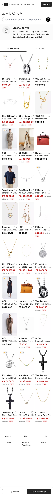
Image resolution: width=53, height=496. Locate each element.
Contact (8, 436)
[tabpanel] (26, 239)
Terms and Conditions (26, 443)
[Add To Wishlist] (16, 79)
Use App (46, 4)
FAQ (9, 442)
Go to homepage (39, 491)
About (26, 436)
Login (44, 436)
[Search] (48, 19)
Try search (14, 491)
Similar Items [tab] (13, 48)
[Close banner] (2, 4)
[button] (26, 4)
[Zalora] (26, 13)
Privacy (44, 442)
